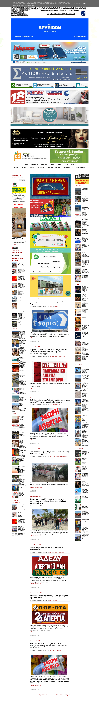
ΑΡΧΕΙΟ (59, 164)
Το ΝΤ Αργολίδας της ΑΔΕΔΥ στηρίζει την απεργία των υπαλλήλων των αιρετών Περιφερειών (50, 401)
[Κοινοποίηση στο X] (33, 341)
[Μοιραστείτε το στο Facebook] (35, 341)
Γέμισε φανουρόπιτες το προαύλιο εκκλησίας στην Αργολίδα (21, 292)
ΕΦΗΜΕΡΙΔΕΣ (34, 164)
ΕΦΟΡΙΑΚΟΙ (56, 306)
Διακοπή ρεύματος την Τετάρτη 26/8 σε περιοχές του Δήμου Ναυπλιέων (21, 278)
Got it (84, 3)
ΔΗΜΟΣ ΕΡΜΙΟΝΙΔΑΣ (80, 167)
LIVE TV (52, 164)
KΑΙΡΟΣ (66, 164)
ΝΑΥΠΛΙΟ (60, 170)
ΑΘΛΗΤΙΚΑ (24, 167)
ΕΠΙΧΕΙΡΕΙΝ (35, 170)
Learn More (77, 3)
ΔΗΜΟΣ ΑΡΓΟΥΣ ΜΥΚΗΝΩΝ (54, 167)
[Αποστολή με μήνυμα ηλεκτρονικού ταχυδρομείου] (30, 341)
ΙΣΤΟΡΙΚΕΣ (51, 170)
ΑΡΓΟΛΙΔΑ (32, 167)
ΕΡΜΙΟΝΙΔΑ (43, 170)
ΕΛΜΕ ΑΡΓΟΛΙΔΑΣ (61, 552)
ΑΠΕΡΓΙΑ (51, 306)
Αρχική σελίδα (43, 695)
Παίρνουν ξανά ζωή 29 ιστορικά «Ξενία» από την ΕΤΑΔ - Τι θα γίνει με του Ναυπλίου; (21, 265)
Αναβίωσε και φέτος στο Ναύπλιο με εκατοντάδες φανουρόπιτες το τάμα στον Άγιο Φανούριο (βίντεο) (18, 316)
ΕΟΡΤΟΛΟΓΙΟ (44, 164)
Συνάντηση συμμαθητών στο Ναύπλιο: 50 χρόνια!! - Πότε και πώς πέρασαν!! (21, 285)
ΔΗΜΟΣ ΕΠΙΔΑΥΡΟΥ (68, 167)
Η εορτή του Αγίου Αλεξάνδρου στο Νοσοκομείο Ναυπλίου (21, 323)
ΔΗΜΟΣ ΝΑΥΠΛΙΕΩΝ (24, 170)
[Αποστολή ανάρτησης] (38, 341)
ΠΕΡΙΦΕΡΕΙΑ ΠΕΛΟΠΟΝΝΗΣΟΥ (72, 170)
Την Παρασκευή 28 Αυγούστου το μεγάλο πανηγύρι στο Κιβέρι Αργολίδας (21, 271)
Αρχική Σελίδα (25, 164)
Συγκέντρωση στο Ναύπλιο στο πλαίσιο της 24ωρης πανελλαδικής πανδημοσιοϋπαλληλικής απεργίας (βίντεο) (48, 501)
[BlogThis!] (32, 341)
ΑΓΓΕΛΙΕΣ (16, 167)
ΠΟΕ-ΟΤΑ (55, 600)
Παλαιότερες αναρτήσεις (63, 695)
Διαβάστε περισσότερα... (36, 337)
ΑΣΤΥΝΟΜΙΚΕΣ (41, 167)
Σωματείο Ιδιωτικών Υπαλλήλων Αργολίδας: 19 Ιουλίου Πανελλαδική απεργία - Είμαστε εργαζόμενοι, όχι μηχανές (48, 352)
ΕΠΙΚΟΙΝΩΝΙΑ (74, 164)
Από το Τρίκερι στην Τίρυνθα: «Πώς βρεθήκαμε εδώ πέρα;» (21, 298)
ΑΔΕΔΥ (51, 404)
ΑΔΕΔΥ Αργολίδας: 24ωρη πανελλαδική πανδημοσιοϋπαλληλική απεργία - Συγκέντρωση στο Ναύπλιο (48, 646)
